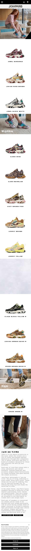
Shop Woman (7, 515)
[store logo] (15, 6)
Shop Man (18, 515)
